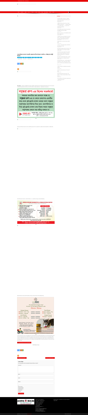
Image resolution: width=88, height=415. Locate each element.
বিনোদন (39, 12)
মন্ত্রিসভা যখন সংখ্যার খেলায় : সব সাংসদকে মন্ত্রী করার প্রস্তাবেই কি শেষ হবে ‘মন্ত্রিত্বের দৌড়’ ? (64, 33)
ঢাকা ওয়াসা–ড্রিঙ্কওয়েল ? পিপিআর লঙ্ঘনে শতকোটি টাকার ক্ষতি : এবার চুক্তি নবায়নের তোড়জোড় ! (64, 79)
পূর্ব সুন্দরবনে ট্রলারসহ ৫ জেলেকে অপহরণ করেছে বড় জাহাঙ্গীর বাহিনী (63, 42)
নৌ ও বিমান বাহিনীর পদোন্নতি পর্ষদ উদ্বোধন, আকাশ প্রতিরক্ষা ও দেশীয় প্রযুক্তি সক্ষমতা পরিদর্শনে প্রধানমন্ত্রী (64, 30)
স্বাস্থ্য (42, 12)
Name (19, 374)
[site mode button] (69, 12)
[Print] (21, 62)
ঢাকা (25, 57)
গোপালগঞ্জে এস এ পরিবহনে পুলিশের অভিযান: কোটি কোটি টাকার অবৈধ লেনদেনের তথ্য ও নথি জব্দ (63, 45)
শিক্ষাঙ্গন (50, 12)
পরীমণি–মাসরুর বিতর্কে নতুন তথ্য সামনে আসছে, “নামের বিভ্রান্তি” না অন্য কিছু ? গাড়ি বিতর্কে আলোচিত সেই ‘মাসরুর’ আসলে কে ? (63, 74)
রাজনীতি (25, 12)
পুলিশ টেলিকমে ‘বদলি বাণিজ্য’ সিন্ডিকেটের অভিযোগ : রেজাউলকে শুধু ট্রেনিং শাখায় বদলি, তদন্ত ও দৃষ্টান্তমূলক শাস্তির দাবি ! (63, 57)
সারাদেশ (32, 12)
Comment (19, 365)
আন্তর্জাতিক (22, 12)
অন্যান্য (53, 12)
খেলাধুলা (29, 12)
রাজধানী (32, 57)
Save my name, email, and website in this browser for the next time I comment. (21, 389)
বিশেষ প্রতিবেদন (29, 57)
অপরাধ (36, 12)
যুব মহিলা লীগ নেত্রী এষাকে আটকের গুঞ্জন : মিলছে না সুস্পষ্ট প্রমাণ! (63, 71)
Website (19, 381)
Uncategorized (19, 57)
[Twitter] (19, 62)
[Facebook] (18, 62)
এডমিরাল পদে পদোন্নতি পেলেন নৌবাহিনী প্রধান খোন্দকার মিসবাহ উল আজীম (63, 67)
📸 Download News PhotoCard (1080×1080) (24, 342)
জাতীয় (18, 12)
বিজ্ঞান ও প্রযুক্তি (46, 12)
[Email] (23, 62)
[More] (18, 68)
